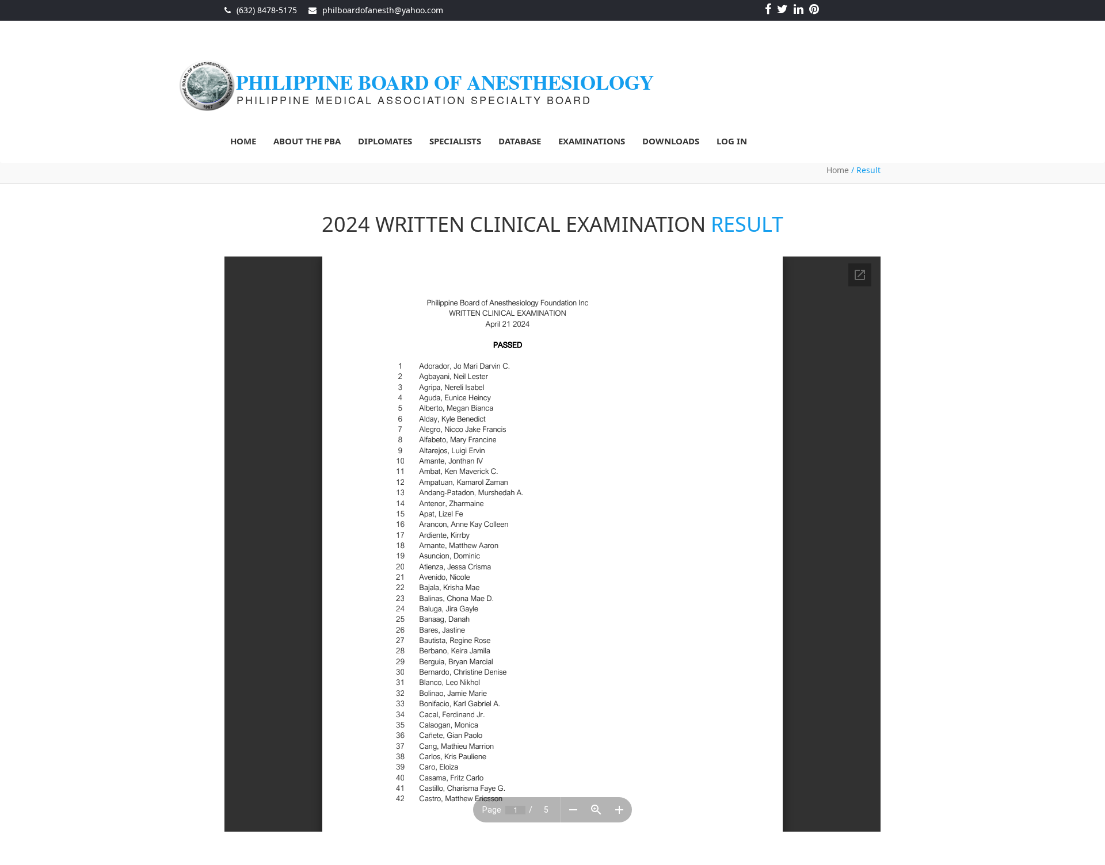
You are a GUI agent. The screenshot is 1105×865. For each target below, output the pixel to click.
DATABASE (519, 141)
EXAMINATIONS (591, 141)
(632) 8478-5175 (267, 10)
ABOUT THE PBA (307, 141)
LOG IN (732, 141)
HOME (243, 141)
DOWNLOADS (670, 141)
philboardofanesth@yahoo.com (382, 10)
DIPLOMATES (385, 141)
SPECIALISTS (455, 141)
